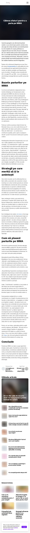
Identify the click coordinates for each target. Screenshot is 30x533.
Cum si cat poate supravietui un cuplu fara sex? (17, 416)
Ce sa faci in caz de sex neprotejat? (15, 432)
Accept (24, 527)
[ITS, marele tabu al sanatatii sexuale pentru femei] (4, 456)
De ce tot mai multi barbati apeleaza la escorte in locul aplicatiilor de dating (16, 448)
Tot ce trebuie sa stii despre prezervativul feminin (16, 464)
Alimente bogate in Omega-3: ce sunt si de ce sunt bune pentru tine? (22, 497)
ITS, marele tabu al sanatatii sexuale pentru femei (16, 456)
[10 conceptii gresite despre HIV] (4, 472)
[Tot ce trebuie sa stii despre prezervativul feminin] (4, 464)
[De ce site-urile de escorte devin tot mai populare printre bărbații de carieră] (15, 390)
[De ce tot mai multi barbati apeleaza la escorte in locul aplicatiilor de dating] (4, 448)
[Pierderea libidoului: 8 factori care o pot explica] (4, 440)
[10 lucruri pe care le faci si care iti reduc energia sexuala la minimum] (4, 424)
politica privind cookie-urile (10, 528)
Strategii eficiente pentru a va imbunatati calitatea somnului (22, 515)
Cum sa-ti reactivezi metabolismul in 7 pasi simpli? (8, 497)
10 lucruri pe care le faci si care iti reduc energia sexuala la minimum (18, 424)
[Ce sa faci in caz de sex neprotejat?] (4, 432)
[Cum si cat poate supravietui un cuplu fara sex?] (4, 416)
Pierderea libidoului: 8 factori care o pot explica (17, 440)
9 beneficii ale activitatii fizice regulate (7, 513)
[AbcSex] (6, 2)
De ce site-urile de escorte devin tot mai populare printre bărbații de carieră (15, 398)
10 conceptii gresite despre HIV (17, 472)
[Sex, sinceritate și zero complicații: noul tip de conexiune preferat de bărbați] (4, 408)
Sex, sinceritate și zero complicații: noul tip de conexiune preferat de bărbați (18, 408)
